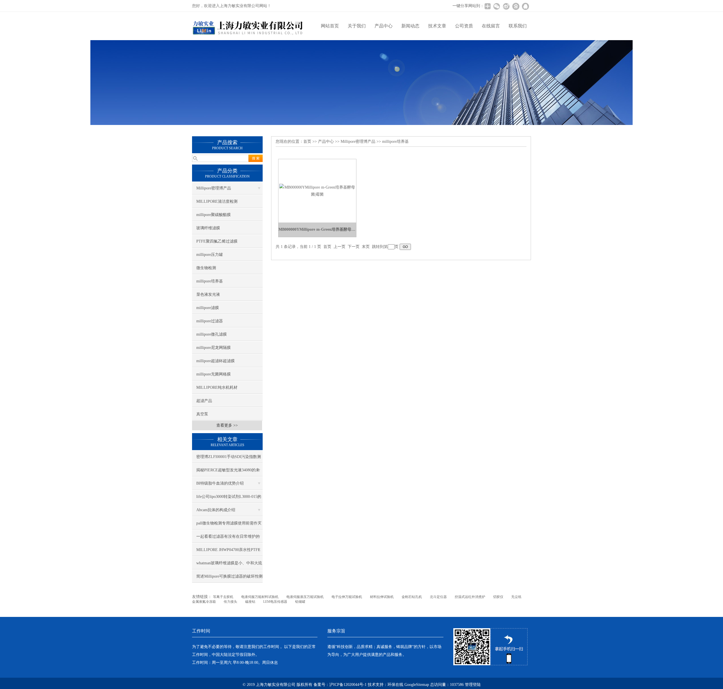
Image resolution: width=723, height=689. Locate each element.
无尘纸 (516, 597)
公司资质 (464, 25)
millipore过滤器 (209, 321)
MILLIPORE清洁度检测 (217, 201)
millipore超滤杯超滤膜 (215, 361)
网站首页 (330, 25)
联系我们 (518, 25)
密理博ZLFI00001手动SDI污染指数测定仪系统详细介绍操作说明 (228, 459)
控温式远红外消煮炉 (470, 597)
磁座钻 (250, 602)
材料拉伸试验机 (382, 597)
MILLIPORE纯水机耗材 (217, 387)
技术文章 (437, 25)
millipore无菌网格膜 (213, 374)
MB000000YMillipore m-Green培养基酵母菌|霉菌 (317, 229)
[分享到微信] (496, 6)
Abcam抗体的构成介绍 (215, 510)
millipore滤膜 (207, 308)
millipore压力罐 (209, 254)
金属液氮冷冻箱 (204, 602)
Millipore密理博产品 (213, 188)
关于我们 (357, 25)
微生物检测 (206, 268)
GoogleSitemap (416, 684)
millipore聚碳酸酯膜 (213, 215)
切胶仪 (498, 597)
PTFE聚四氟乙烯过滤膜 (217, 241)
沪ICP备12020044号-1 (348, 684)
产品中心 (383, 25)
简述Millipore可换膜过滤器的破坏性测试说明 (229, 578)
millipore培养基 (209, 281)
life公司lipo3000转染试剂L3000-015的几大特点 (228, 498)
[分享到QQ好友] (525, 6)
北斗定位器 (438, 597)
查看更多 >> (227, 425)
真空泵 (202, 414)
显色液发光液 (208, 294)
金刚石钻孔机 (412, 597)
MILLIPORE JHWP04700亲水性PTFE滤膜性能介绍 (228, 552)
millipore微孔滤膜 (211, 334)
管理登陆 (473, 684)
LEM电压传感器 (275, 602)
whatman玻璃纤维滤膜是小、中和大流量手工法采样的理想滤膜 (229, 565)
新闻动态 (410, 25)
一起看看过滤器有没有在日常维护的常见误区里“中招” (228, 538)
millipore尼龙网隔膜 (213, 347)
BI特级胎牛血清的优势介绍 (220, 483)
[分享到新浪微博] (506, 6)
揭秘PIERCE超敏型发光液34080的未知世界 (228, 472)
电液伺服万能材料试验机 (259, 597)
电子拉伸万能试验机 (347, 597)
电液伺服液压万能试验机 (305, 597)
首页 (307, 141)
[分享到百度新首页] (516, 6)
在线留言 (491, 25)
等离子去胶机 (223, 597)
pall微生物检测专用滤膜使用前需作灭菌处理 (229, 525)
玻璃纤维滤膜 (208, 228)
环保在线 (395, 684)
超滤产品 (204, 401)
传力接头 (230, 602)
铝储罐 (300, 602)
